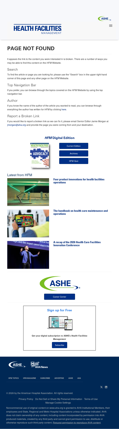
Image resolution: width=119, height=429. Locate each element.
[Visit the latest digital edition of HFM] (40, 155)
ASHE (70, 378)
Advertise (59, 378)
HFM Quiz (73, 161)
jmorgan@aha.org (16, 124)
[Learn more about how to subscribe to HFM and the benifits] (59, 323)
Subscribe (59, 345)
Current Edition (74, 145)
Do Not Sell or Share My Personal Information (58, 399)
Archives (74, 153)
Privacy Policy (26, 399)
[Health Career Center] (59, 283)
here (64, 109)
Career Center (59, 296)
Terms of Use (91, 399)
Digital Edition (60, 138)
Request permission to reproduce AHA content (77, 422)
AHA (79, 378)
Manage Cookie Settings (58, 402)
